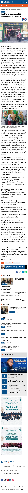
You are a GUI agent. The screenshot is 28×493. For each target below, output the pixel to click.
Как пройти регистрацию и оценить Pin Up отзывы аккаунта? (20, 294)
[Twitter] (20, 272)
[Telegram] (23, 272)
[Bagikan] (25, 19)
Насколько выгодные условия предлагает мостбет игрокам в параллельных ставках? (7, 294)
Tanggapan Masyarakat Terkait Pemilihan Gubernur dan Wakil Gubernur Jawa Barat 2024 (16, 380)
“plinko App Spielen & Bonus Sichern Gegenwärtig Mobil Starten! (20, 299)
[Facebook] (17, 272)
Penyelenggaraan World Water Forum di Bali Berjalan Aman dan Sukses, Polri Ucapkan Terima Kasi (16, 375)
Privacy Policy (4, 486)
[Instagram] (13, 480)
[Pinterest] (7, 480)
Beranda (3, 11)
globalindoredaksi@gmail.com (11, 473)
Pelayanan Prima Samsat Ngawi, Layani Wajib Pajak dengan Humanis (6, 288)
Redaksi (3, 485)
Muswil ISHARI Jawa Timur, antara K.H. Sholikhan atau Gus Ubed (16, 386)
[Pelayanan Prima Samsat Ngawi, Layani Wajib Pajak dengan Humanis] (7, 281)
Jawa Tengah (10, 262)
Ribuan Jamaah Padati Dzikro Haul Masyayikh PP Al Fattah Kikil (17, 391)
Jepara (17, 262)
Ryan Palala (20, 489)
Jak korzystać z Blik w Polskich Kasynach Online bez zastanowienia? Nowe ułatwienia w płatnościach (7, 299)
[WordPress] (10, 480)
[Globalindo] (9, 1)
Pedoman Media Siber (13, 485)
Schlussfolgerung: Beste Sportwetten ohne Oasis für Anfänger (19, 280)
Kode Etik (21, 486)
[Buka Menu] (23, 2)
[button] (21, 2)
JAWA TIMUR (4, 283)
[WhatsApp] (25, 272)
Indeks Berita (13, 486)
